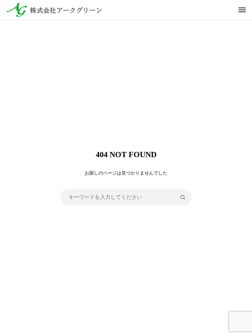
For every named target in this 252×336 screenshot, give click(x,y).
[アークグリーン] (129, 10)
